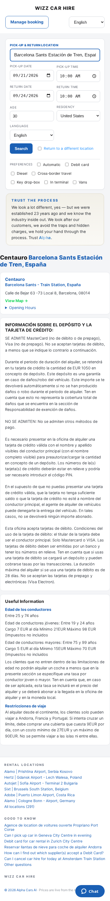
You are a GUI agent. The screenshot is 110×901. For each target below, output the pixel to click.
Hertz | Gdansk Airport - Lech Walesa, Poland (43, 777)
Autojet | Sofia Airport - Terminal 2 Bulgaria (41, 783)
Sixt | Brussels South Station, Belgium (36, 789)
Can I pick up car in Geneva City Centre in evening (47, 835)
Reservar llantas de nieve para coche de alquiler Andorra (53, 847)
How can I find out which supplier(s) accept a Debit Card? (54, 853)
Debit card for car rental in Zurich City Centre (43, 841)
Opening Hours (22, 307)
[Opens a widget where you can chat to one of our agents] (90, 891)
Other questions (18, 864)
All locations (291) (19, 806)
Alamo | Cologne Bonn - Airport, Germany (39, 801)
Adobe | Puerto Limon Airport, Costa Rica (39, 795)
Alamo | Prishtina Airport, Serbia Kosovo (38, 771)
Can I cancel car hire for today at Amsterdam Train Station (54, 859)
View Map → (16, 300)
